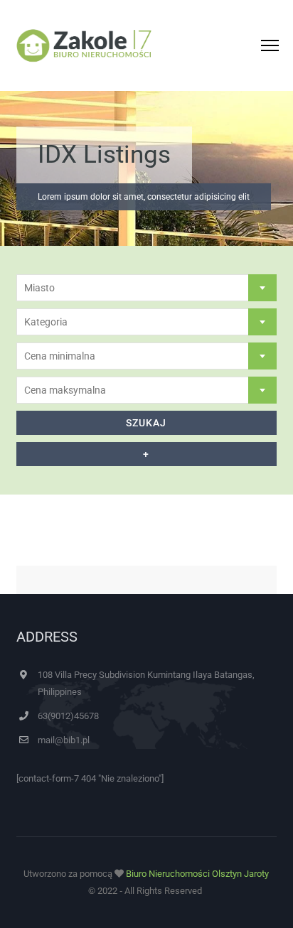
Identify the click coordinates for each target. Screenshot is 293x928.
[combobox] (146, 287)
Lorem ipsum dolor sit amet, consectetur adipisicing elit (144, 197)
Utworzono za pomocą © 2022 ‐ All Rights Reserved (146, 882)
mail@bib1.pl (64, 740)
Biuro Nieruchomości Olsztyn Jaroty (197, 873)
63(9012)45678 (68, 716)
